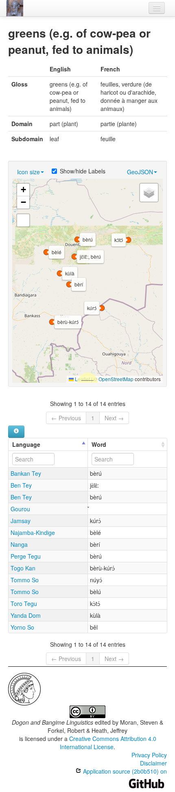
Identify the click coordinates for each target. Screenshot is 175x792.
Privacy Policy (149, 755)
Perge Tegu (26, 556)
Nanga (19, 544)
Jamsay (21, 521)
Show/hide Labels (82, 171)
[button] (60, 273)
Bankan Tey (26, 473)
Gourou (20, 509)
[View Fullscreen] (23, 220)
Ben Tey (21, 485)
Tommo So (25, 580)
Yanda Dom (26, 615)
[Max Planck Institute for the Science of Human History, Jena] (24, 688)
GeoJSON (140, 172)
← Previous (66, 418)
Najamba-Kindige (33, 532)
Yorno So (22, 627)
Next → (114, 418)
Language (26, 444)
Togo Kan (23, 568)
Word (99, 444)
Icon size (28, 172)
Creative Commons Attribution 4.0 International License (108, 742)
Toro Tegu (24, 603)
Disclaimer (153, 763)
